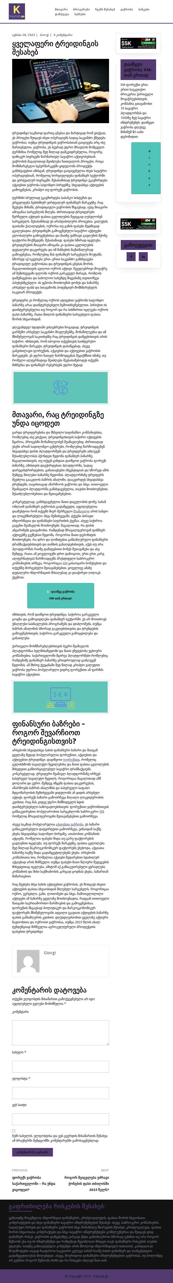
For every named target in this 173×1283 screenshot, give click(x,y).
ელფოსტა (21, 1078)
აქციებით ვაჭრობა (69, 824)
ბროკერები (81, 9)
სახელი (19, 1052)
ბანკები (144, 9)
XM (65, 563)
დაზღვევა (62, 14)
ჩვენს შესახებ (105, 9)
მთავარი (61, 9)
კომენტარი (20, 1012)
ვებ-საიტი (19, 1105)
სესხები (80, 14)
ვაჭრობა (127, 9)
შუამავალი (81, 511)
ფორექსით (71, 759)
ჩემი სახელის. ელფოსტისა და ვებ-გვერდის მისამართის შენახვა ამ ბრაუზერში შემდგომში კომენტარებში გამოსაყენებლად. (59, 1138)
